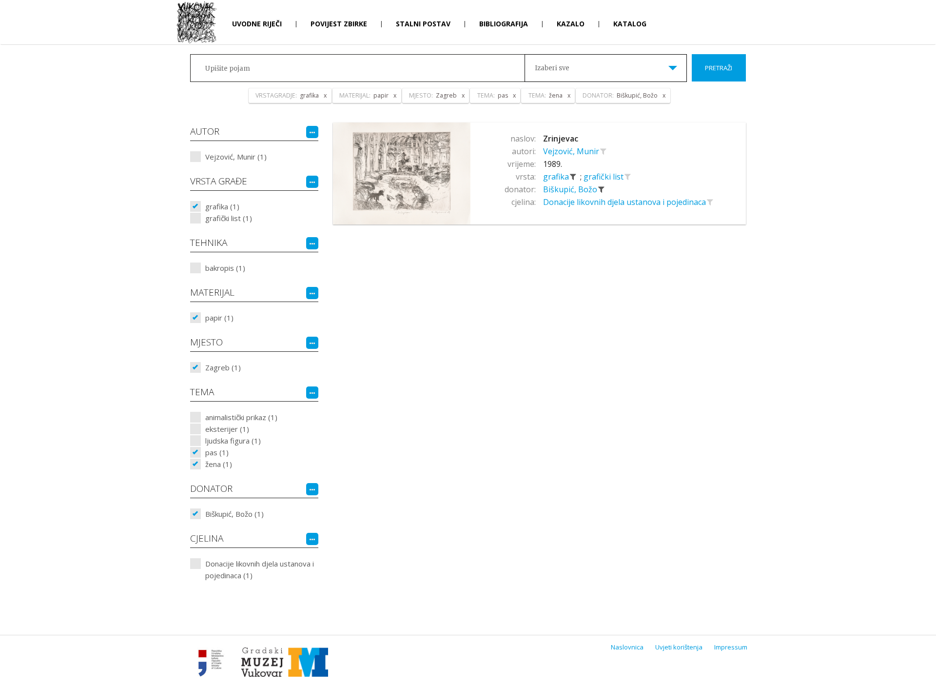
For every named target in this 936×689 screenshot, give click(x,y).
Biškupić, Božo (571, 189)
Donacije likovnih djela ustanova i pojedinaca (625, 202)
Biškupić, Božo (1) (234, 514)
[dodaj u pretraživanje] (603, 151)
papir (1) (219, 318)
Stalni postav (423, 23)
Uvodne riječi (257, 23)
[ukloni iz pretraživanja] (573, 176)
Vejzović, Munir (572, 151)
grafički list (604, 176)
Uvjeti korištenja (678, 647)
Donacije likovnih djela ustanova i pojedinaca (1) (259, 569)
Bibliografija (503, 23)
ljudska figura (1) (233, 441)
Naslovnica (627, 647)
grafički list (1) (228, 218)
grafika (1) (222, 206)
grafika (557, 176)
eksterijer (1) (227, 429)
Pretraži (718, 67)
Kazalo (571, 23)
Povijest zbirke (339, 23)
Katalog (629, 23)
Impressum (730, 647)
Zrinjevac (560, 138)
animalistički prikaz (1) (241, 417)
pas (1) (217, 452)
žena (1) (218, 464)
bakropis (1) (225, 268)
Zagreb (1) (223, 367)
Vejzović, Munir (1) (236, 157)
